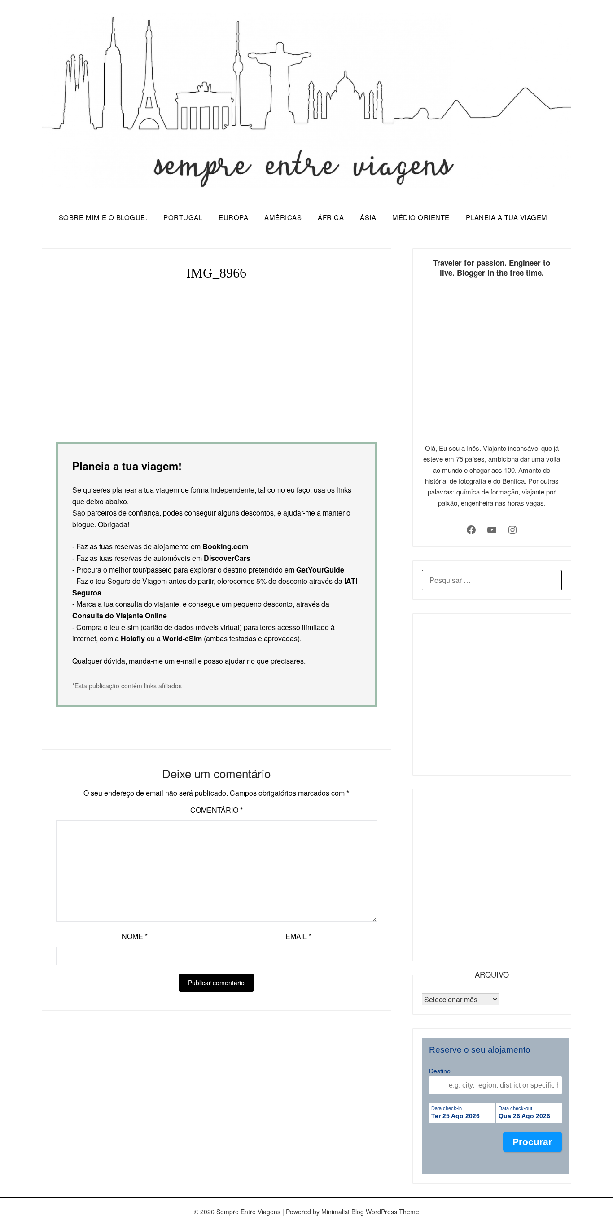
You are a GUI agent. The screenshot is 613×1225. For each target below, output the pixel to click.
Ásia (368, 217)
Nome (135, 936)
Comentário (216, 810)
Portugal (182, 217)
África (331, 217)
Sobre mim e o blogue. (103, 217)
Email (298, 936)
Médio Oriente (421, 217)
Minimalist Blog (342, 1211)
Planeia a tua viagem (506, 217)
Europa (233, 217)
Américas (283, 217)
